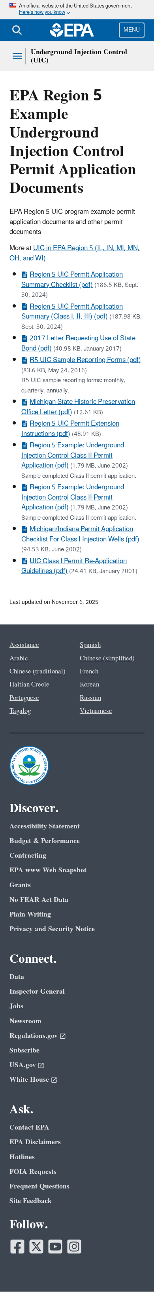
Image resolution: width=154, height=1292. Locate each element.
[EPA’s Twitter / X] (36, 1246)
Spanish (90, 645)
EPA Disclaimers (35, 1142)
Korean (89, 684)
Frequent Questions (39, 1186)
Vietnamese (96, 711)
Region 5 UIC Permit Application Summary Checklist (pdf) (72, 280)
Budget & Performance (44, 841)
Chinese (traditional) (37, 671)
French (89, 671)
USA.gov (22, 1065)
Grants (20, 885)
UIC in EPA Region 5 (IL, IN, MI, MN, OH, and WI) (74, 253)
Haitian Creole (29, 684)
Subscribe (24, 1050)
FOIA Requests (32, 1172)
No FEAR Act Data (38, 900)
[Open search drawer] (16, 30)
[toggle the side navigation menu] (17, 56)
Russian (90, 698)
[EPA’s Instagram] (74, 1246)
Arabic (18, 658)
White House (29, 1079)
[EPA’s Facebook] (17, 1246)
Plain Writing (30, 914)
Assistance (24, 645)
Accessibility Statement (44, 826)
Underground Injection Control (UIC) (79, 56)
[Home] (72, 30)
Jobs (16, 1006)
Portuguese (24, 698)
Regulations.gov (33, 1036)
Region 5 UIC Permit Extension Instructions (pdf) (70, 429)
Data (16, 977)
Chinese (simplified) (107, 658)
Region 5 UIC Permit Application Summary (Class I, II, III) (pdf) (72, 312)
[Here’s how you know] (77, 9)
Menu (132, 30)
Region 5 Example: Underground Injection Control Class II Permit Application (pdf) (72, 455)
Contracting (27, 855)
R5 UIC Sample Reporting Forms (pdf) (85, 360)
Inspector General (37, 991)
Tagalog (20, 711)
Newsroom (25, 1021)
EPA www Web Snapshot (47, 870)
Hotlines (22, 1157)
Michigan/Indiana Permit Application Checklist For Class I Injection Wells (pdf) (80, 534)
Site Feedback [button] (30, 1201)
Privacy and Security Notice (52, 929)
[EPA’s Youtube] (55, 1246)
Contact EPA (29, 1127)
